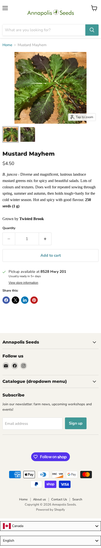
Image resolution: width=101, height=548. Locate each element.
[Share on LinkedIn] (24, 300)
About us (39, 499)
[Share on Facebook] (6, 300)
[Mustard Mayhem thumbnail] (10, 134)
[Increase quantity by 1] (45, 239)
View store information (23, 282)
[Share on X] (15, 300)
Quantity (8, 228)
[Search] (92, 30)
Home (7, 45)
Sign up (76, 423)
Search (77, 499)
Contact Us (59, 499)
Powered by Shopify (50, 509)
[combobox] (50, 526)
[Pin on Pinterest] (34, 300)
